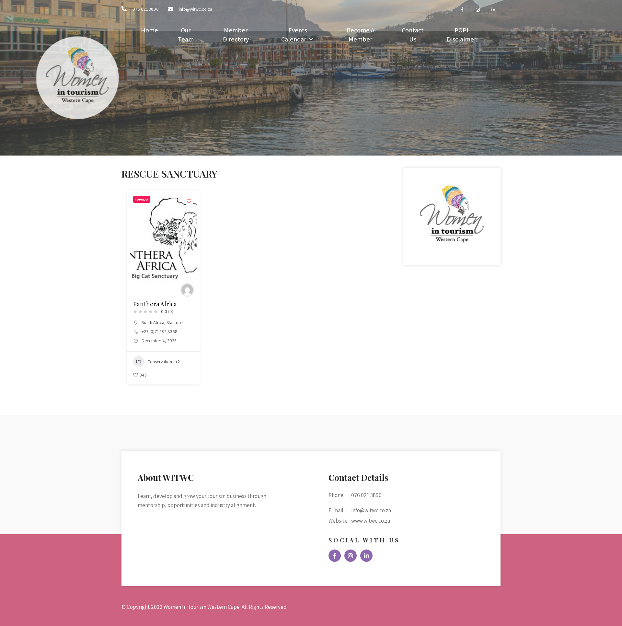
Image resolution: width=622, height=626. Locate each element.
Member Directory (236, 34)
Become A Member (360, 34)
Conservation (159, 362)
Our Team (186, 34)
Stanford (175, 322)
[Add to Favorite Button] (189, 201)
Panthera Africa (155, 304)
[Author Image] (187, 290)
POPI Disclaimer (461, 34)
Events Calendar (294, 34)
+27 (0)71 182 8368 (160, 331)
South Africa (153, 322)
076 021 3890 (145, 9)
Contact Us (413, 34)
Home (149, 30)
